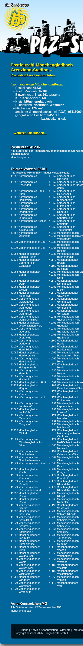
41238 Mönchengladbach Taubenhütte (64, 537)
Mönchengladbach (21, 157)
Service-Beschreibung (44, 629)
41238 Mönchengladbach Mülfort (25, 432)
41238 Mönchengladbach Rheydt (25, 495)
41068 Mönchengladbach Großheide (25, 336)
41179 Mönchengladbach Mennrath (25, 417)
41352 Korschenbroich (24, 176)
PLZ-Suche (21, 629)
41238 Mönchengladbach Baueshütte (64, 243)
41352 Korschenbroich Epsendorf (24, 184)
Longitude (59, 118)
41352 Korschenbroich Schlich (28, 220)
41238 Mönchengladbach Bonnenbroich (64, 255)
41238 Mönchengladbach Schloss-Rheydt (64, 513)
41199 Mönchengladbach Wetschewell (25, 566)
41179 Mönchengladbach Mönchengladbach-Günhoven (64, 433)
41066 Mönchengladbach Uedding (64, 543)
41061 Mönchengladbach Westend (64, 561)
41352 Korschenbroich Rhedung (62, 210)
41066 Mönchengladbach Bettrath (64, 249)
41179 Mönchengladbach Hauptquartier (25, 360)
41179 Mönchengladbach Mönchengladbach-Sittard (26, 442)
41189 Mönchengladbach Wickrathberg (25, 572)
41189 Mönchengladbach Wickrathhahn (64, 572)
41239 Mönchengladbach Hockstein (64, 378)
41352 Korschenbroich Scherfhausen (62, 216)
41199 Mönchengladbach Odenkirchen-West (25, 459)
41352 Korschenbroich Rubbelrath (24, 216)
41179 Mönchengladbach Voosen (64, 549)
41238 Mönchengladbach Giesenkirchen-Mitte (64, 318)
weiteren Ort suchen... (30, 133)
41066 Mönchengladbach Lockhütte (25, 411)
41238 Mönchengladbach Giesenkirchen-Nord (26, 324)
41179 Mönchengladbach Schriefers (25, 525)
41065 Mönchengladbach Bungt (25, 273)
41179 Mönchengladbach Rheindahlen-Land (26, 489)
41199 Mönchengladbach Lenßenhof (25, 405)
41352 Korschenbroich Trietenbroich (62, 228)
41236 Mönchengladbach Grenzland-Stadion (64, 330)
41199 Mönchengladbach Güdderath (25, 342)
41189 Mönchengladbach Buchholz (64, 267)
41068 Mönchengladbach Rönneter (64, 501)
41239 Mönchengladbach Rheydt (64, 495)
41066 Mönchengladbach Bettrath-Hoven (25, 255)
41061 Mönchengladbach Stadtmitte (64, 531)
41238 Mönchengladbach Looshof (64, 411)
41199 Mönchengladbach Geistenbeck (25, 300)
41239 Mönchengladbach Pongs (64, 471)
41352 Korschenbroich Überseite (24, 234)
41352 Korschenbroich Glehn (66, 182)
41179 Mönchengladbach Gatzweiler (64, 294)
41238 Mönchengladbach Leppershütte (64, 405)
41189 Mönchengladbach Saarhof (25, 507)
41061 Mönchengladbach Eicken (64, 288)
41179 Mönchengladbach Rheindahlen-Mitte (64, 489)
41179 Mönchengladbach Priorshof (64, 477)
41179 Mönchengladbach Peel (28, 463)
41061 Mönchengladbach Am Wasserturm (66, 237)
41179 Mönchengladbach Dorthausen (64, 282)
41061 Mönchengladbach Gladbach (64, 324)
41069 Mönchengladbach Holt (28, 382)
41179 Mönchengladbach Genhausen (64, 300)
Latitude (46, 118)
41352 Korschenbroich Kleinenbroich (62, 199)
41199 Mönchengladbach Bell (28, 247)
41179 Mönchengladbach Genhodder (25, 306)
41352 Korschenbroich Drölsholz (62, 178)
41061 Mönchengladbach (64, 232)
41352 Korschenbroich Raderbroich (24, 210)
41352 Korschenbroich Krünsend (24, 204)
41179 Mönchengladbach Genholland (64, 306)
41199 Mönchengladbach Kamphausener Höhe (65, 387)
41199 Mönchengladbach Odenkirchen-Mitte (64, 453)
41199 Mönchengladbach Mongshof (25, 423)
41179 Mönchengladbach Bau (28, 241)
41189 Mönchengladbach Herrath (25, 372)
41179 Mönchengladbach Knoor (25, 393)
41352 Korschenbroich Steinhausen (24, 228)
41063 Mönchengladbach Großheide (64, 336)
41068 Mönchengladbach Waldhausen (64, 555)
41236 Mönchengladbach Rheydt (25, 501)
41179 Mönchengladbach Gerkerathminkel (25, 318)
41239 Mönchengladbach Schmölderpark (64, 519)
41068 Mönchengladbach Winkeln (64, 578)
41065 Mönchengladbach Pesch (64, 465)
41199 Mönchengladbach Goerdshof (25, 330)
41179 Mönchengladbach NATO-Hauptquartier (65, 441)
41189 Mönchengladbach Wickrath (64, 566)
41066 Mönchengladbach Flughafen (25, 294)
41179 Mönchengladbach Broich (64, 261)
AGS (62, 111)
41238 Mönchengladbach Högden (25, 387)
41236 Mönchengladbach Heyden (64, 372)
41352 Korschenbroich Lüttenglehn (62, 204)
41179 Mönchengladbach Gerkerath (64, 312)
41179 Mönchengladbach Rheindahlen (64, 483)
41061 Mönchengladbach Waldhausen (25, 555)
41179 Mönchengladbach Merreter (64, 417)
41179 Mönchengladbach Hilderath (25, 378)
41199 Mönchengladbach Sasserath (64, 507)
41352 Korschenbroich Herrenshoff (62, 193)
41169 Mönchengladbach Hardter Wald (64, 348)
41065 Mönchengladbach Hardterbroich (25, 354)
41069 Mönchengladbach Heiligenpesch (25, 366)
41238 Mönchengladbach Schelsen (25, 513)
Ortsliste (65, 629)
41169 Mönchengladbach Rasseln (25, 483)
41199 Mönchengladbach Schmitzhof (25, 519)
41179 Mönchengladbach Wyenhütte (25, 590)
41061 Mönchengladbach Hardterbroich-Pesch (65, 354)
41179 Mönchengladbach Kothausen (64, 399)
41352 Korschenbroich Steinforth (62, 222)
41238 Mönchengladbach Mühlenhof (64, 426)
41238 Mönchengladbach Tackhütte (25, 537)
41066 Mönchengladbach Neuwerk (64, 447)
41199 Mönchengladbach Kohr (28, 397)
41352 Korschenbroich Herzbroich (24, 199)
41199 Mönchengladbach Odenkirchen (25, 453)
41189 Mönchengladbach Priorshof (25, 477)
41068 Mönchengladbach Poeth (25, 471)
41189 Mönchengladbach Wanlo (25, 561)
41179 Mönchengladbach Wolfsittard (25, 584)
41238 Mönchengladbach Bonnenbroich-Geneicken (25, 262)
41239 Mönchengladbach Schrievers (64, 525)
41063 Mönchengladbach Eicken (25, 288)
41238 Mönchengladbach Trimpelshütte (25, 543)
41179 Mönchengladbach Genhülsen (25, 312)
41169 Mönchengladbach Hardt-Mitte (25, 348)
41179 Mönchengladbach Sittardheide (25, 531)
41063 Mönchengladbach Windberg (25, 578)
